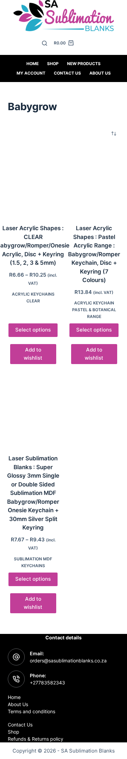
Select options (33, 329)
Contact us (67, 73)
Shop (53, 63)
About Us (100, 73)
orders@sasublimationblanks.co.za (68, 660)
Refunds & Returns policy (35, 739)
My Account (31, 73)
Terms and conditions (31, 711)
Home (32, 63)
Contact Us (20, 724)
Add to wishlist (33, 353)
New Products (84, 63)
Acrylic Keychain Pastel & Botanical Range (94, 309)
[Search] (44, 43)
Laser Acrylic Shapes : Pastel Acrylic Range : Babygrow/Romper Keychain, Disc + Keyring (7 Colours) (94, 254)
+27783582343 (47, 682)
